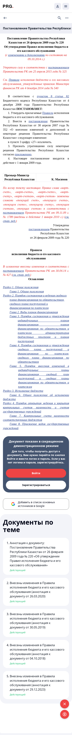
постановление (38, 121)
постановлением (58, 67)
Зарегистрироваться (36, 485)
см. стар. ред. (21, 274)
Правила (14, 79)
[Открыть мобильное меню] (65, 6)
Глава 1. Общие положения (27, 291)
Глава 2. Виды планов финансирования (34, 312)
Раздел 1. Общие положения (20, 287)
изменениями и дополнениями (26, 55)
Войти (36, 473)
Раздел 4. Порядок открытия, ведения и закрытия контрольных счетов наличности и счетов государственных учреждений (36, 407)
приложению (23, 154)
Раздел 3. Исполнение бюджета (23, 390)
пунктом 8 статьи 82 (53, 96)
